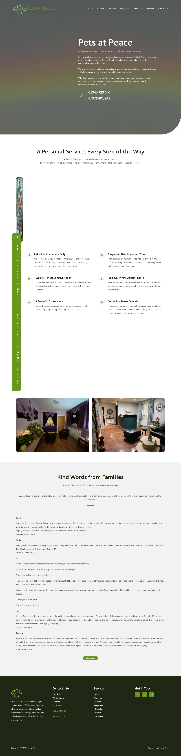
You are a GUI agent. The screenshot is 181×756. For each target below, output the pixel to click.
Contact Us (163, 8)
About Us (101, 8)
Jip (17, 611)
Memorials (138, 8)
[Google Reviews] (144, 694)
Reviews (150, 8)
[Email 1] (151, 694)
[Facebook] (137, 694)
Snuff (18, 518)
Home (90, 8)
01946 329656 (59, 711)
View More (90, 658)
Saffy (18, 540)
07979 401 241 (59, 716)
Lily (17, 558)
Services (112, 8)
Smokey (19, 633)
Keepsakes (124, 8)
